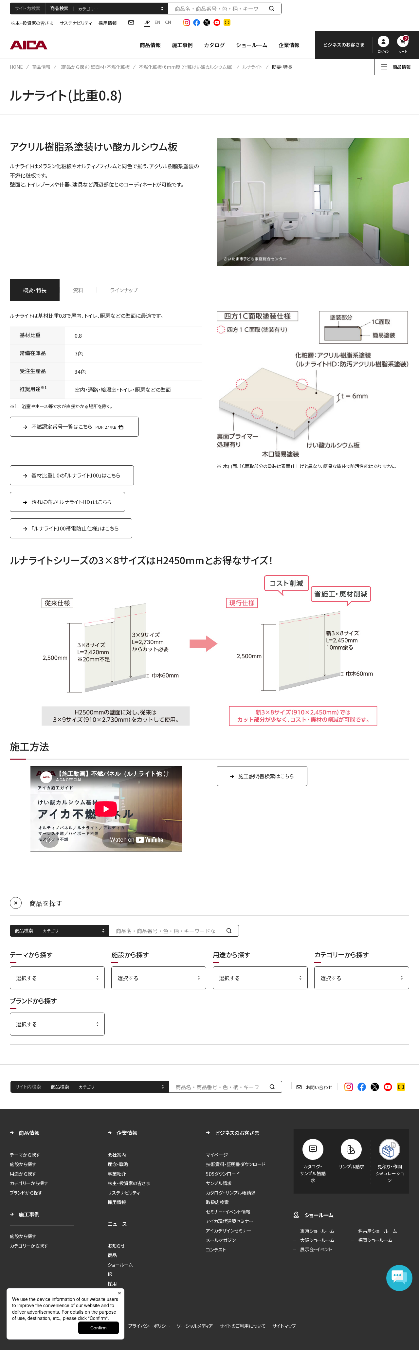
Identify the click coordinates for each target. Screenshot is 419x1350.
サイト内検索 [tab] (27, 8)
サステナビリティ (76, 23)
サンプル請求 (219, 1183)
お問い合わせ (319, 1087)
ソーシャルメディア (195, 1326)
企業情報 (289, 45)
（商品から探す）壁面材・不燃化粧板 (95, 66)
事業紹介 (117, 1173)
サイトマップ (284, 1326)
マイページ (217, 1154)
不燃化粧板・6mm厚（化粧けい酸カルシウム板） (186, 66)
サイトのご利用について (243, 1326)
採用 (112, 1283)
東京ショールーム (317, 1231)
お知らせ (116, 1245)
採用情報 (108, 23)
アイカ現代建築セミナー (229, 1221)
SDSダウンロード (223, 1173)
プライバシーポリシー (149, 1326)
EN (157, 22)
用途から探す (23, 1173)
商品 (112, 1255)
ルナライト (253, 66)
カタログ (214, 45)
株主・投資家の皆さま (32, 23)
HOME (16, 66)
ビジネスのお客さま (237, 1133)
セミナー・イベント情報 (228, 1211)
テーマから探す (25, 1154)
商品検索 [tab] (59, 8)
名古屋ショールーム (377, 1231)
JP (147, 22)
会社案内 (117, 1154)
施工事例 (182, 45)
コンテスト (216, 1249)
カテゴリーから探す (29, 1183)
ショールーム (251, 45)
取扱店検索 (217, 1202)
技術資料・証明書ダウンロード (235, 1164)
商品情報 (150, 45)
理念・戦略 (118, 1164)
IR (110, 1274)
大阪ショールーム (317, 1240)
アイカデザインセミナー (228, 1230)
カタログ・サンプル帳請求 (231, 1192)
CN (168, 22)
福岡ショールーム (375, 1240)
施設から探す (23, 1164)
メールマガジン (221, 1240)
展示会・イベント (316, 1249)
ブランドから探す (26, 1192)
